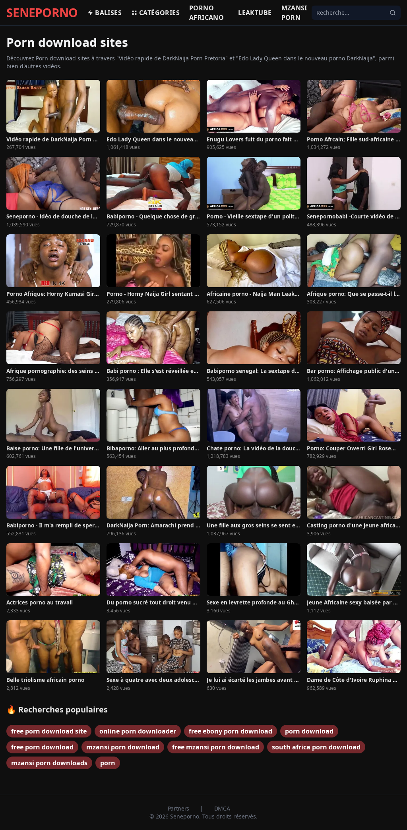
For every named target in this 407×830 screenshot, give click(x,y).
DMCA (222, 808)
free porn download (42, 747)
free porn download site (49, 731)
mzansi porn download (122, 747)
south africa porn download (316, 747)
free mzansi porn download (215, 747)
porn (107, 763)
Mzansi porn (294, 13)
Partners (179, 808)
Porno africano (206, 13)
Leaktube (254, 12)
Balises (108, 12)
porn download (309, 731)
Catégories (159, 12)
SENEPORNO (42, 13)
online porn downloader (137, 731)
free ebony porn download (230, 731)
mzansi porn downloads (49, 763)
